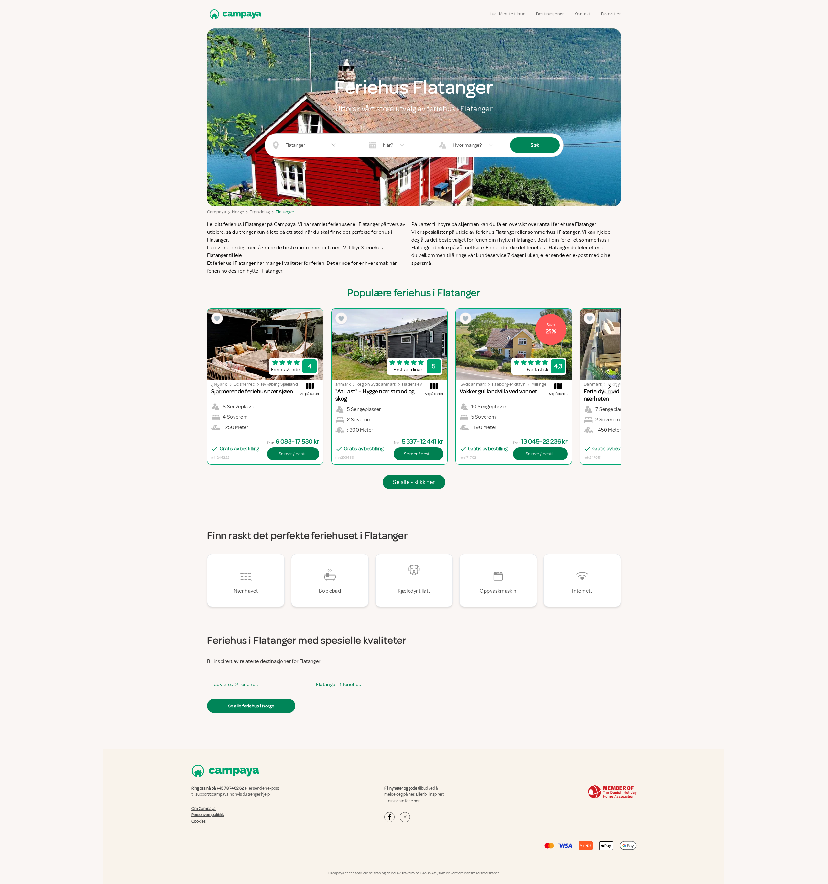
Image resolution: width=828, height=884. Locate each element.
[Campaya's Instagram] (405, 817)
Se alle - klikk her (414, 482)
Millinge (538, 384)
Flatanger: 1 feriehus (338, 684)
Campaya (216, 212)
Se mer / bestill (293, 454)
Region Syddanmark (376, 384)
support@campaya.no (214, 794)
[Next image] (609, 386)
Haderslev (412, 384)
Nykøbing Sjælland (279, 384)
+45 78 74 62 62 (230, 788)
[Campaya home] (234, 14)
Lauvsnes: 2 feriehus (234, 684)
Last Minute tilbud (508, 13)
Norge (238, 212)
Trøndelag (260, 212)
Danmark (341, 384)
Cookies (198, 821)
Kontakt (582, 13)
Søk (535, 145)
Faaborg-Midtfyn (509, 384)
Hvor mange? (467, 145)
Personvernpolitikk (207, 814)
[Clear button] (333, 145)
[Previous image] (218, 386)
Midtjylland (619, 384)
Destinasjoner (550, 13)
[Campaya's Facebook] (389, 817)
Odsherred (244, 384)
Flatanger (285, 212)
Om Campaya (203, 808)
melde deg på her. (399, 794)
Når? (388, 145)
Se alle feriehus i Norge (251, 706)
